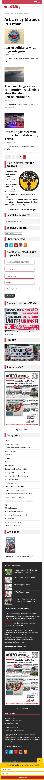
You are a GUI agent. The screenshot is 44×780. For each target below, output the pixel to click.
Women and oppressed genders (17, 515)
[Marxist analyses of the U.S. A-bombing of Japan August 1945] (8, 603)
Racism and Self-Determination (17, 490)
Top (6, 504)
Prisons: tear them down (14, 487)
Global (7, 462)
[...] (6, 61)
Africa (7, 440)
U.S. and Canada (11, 508)
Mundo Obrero (10, 483)
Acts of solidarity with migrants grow (20, 49)
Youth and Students (12, 526)
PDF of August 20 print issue (24, 577)
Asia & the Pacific (11, 444)
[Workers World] (22, 7)
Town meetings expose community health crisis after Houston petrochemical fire (22, 92)
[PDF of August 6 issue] (8, 596)
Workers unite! (10, 518)
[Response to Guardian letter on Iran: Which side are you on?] (8, 574)
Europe (7, 458)
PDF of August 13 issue (22, 585)
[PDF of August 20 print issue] (8, 581)
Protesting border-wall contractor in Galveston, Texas (21, 135)
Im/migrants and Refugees (15, 472)
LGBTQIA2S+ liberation (14, 479)
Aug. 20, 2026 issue (22, 430)
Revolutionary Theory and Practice (18, 494)
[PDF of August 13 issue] (8, 589)
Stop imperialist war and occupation (19, 501)
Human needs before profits (16, 469)
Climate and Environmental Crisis (18, 448)
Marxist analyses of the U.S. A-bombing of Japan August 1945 (25, 600)
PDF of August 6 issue (22, 592)
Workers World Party (13, 522)
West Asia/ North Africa (14, 511)
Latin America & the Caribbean (17, 476)
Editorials (8, 455)
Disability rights (11, 451)
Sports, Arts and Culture (14, 497)
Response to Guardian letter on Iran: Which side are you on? (25, 571)
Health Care (9, 465)
